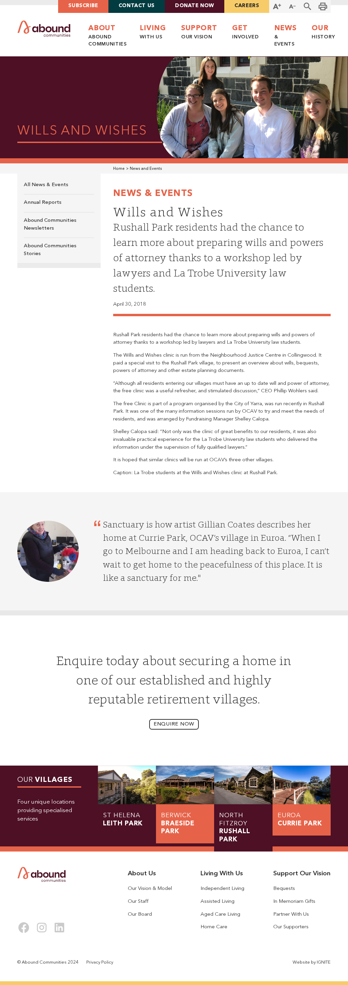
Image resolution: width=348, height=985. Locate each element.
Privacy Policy (99, 962)
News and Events (146, 169)
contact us (137, 5)
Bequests (284, 888)
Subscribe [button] (83, 5)
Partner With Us (291, 914)
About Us (142, 874)
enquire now (174, 724)
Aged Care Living (220, 914)
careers (246, 5)
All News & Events (46, 184)
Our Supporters (291, 927)
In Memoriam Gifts (294, 901)
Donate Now (194, 5)
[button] (307, 6)
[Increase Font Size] (276, 6)
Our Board (140, 914)
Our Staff (138, 901)
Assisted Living (217, 901)
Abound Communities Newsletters (50, 224)
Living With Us (222, 874)
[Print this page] (323, 6)
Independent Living (222, 888)
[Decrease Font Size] (292, 6)
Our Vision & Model (150, 888)
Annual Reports (43, 202)
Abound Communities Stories (50, 250)
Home (119, 169)
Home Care (214, 927)
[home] (44, 28)
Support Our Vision (302, 874)
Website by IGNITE (312, 962)
